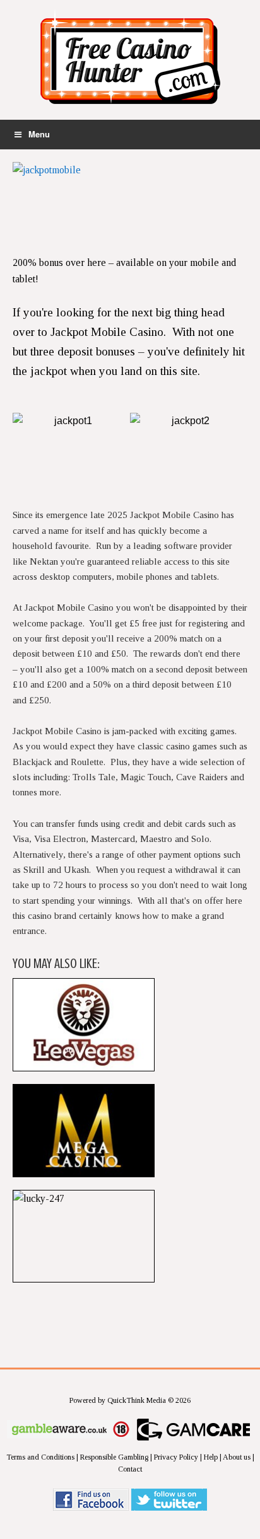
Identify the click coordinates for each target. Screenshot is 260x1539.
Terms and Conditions (40, 1457)
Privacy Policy (176, 1457)
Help (211, 1457)
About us (237, 1457)
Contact (130, 1469)
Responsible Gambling (114, 1457)
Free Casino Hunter (130, 63)
